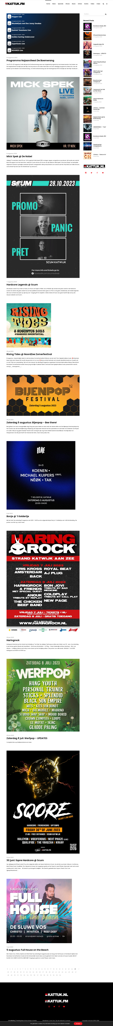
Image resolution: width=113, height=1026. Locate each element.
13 (39, 969)
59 (44, 975)
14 (42, 969)
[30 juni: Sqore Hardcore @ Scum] (43, 802)
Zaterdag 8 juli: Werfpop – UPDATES (27, 738)
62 (53, 975)
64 (60, 975)
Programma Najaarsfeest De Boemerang (30, 60)
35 (36, 972)
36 (40, 972)
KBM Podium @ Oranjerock (97, 71)
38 (46, 972)
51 (18, 975)
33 (30, 972)
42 (59, 972)
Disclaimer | (46, 1020)
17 (50, 969)
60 (47, 975)
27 (11, 972)
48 (8, 975)
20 (59, 969)
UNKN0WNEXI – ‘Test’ (99, 127)
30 (20, 972)
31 (23, 972)
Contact (67, 1020)
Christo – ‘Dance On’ (99, 154)
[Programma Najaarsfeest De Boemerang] (43, 33)
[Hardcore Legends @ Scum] (43, 226)
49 (11, 975)
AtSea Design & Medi (30, 1020)
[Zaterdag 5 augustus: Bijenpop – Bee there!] (43, 395)
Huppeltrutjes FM (98, 44)
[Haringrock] (43, 582)
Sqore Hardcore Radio (98, 99)
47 (75, 972)
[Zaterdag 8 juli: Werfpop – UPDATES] (43, 695)
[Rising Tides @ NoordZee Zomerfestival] (29, 325)
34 (33, 972)
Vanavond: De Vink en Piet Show (99, 90)
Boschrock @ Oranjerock (97, 81)
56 (34, 975)
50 (15, 975)
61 (50, 975)
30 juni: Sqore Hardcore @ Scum (25, 860)
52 (21, 975)
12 (36, 969)
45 (69, 972)
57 (37, 975)
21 (62, 969)
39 (49, 972)
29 (17, 972)
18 (53, 969)
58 (41, 975)
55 (31, 975)
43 (62, 972)
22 (65, 969)
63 (57, 975)
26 (8, 972)
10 (30, 969)
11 (33, 969)
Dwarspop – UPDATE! (99, 53)
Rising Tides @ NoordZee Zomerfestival (29, 354)
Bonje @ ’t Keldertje (18, 516)
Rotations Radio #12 (99, 136)
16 (47, 969)
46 (72, 972)
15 (45, 969)
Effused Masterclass (99, 35)
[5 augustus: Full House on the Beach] (39, 911)
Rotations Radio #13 (99, 26)
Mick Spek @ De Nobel (19, 156)
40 (53, 972)
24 (72, 969)
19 (56, 969)
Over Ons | (52, 1020)
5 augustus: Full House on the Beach (28, 950)
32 (27, 972)
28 (14, 972)
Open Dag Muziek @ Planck (99, 62)
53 (24, 975)
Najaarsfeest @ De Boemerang (99, 117)
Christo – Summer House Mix (99, 108)
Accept (78, 1023)
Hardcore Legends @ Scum (22, 284)
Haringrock (13, 640)
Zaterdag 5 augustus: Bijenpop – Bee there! (32, 422)
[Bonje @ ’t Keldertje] (41, 475)
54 (27, 975)
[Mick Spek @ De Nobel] (43, 113)
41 (56, 972)
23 (68, 969)
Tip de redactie (60, 1020)
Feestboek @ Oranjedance (97, 145)
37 (43, 972)
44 (65, 972)
